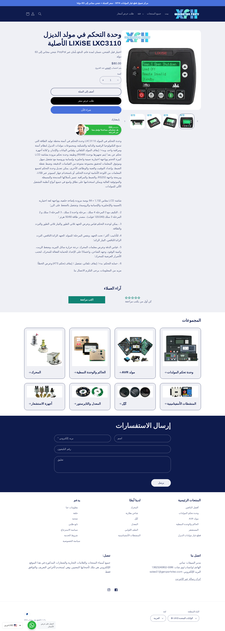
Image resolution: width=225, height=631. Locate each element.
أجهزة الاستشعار (41, 403)
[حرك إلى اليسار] (197, 121)
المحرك (36, 372)
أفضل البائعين (192, 507)
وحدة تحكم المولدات (180, 372)
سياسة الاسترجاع (69, 530)
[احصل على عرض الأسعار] (32, 625)
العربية (157, 618)
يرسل (161, 483)
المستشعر (194, 530)
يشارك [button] (114, 119)
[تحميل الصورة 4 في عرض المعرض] (137, 121)
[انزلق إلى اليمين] (124, 121)
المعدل (134, 524)
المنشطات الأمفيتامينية (181, 403)
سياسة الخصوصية (71, 541)
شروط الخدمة (71, 535)
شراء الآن (86, 110)
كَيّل (124, 403)
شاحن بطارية (132, 513)
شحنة (75, 519)
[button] (140, 14)
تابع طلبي (73, 524)
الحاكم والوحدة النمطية (91, 372)
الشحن (108, 68)
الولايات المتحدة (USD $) (182, 618)
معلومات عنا (72, 507)
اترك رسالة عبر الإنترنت (188, 579)
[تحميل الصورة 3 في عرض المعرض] (153, 121)
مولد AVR (128, 372)
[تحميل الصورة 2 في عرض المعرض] (170, 121)
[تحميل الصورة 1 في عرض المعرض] (186, 121)
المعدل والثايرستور (89, 403)
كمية (119, 74)
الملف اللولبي (131, 530)
